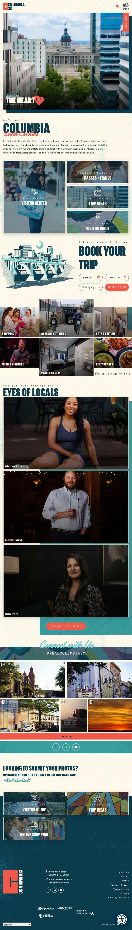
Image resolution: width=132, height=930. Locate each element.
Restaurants (104, 364)
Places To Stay (51, 373)
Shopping (8, 333)
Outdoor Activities (53, 333)
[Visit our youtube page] (76, 747)
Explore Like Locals (66, 626)
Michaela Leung (16, 466)
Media (125, 880)
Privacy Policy (120, 885)
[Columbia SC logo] (14, 6)
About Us (123, 872)
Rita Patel (12, 614)
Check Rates (126, 22)
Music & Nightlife (13, 364)
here (17, 775)
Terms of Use (121, 889)
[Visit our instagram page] (66, 747)
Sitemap (124, 893)
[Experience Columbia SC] (13, 881)
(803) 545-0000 (64, 879)
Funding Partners (118, 897)
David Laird (13, 540)
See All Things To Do (111, 374)
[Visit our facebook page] (56, 747)
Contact (124, 876)
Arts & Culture (105, 333)
